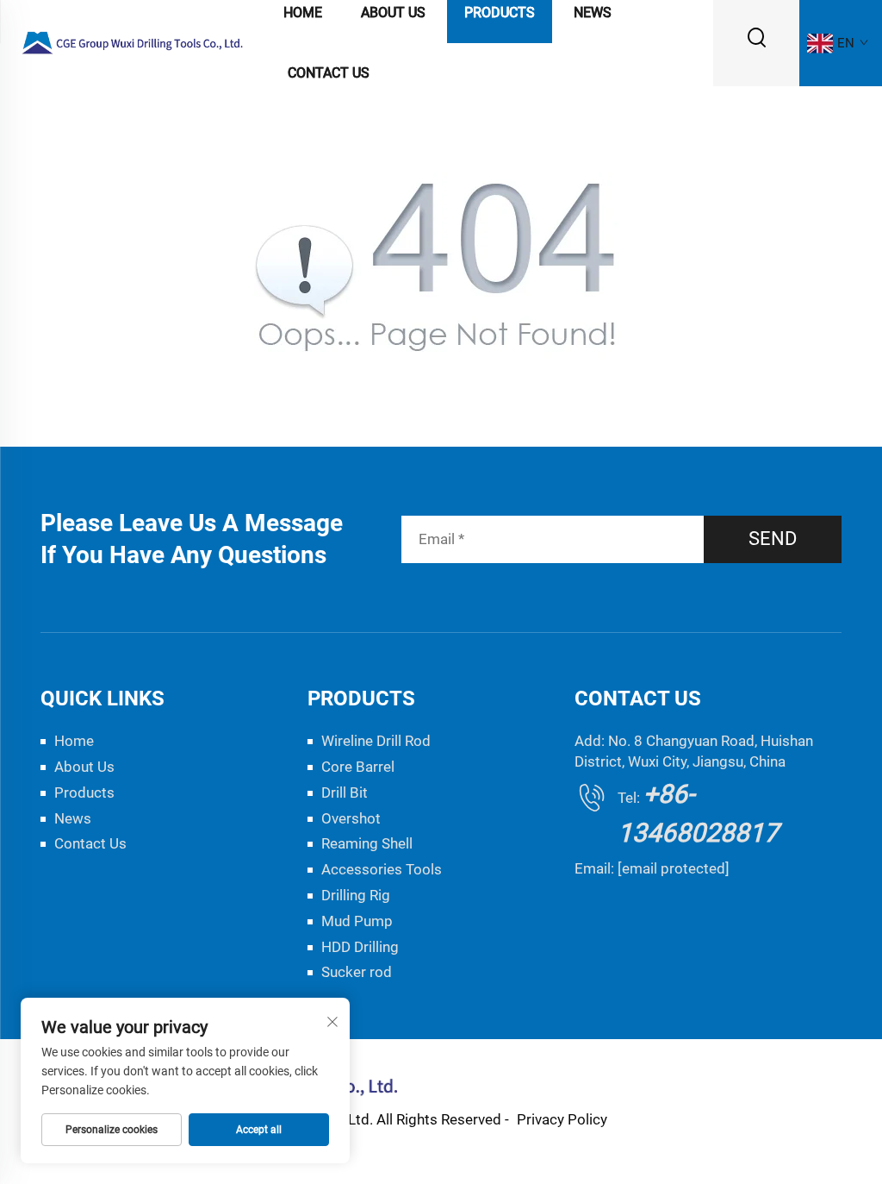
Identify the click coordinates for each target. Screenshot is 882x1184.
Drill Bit (344, 792)
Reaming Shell (367, 843)
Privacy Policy (562, 1119)
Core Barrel (357, 766)
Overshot (351, 818)
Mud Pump (357, 921)
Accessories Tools (381, 869)
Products (84, 792)
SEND (772, 538)
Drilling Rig (355, 895)
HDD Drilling (360, 946)
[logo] (133, 42)
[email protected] (674, 868)
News (72, 818)
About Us (84, 766)
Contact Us (329, 73)
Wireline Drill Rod (376, 740)
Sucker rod (356, 971)
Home (74, 740)
